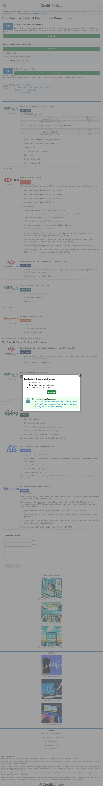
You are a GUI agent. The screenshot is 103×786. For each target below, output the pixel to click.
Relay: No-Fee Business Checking (49, 407)
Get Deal (51, 392)
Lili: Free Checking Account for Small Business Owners (57, 402)
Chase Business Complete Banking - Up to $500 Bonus (57, 404)
